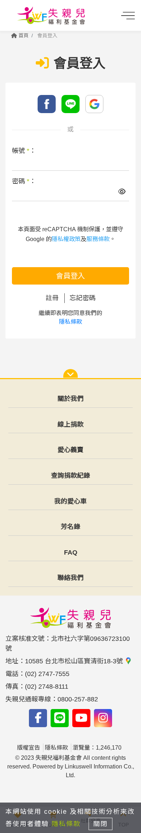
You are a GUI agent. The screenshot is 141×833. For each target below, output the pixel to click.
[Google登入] (94, 104)
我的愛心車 (70, 501)
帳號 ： (24, 150)
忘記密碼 (82, 298)
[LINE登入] (70, 104)
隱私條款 (70, 322)
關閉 (100, 824)
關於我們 (70, 398)
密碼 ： (24, 181)
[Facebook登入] (47, 104)
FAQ (70, 552)
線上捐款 (70, 424)
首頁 (23, 35)
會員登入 (70, 276)
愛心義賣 (70, 449)
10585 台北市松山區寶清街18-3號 (75, 661)
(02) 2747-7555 (47, 673)
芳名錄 (70, 526)
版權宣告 (28, 748)
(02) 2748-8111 (46, 686)
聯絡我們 (70, 577)
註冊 (52, 298)
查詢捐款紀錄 (70, 475)
